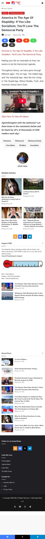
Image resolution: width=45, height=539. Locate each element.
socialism (35, 145)
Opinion (10, 8)
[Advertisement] (22, 326)
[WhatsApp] (33, 41)
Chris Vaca (7, 35)
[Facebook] (5, 41)
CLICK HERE (18, 251)
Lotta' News (5, 468)
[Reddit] (26, 41)
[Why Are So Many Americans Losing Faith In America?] (12, 186)
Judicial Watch (6, 464)
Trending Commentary (16, 13)
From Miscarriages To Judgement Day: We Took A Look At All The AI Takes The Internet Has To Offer (29, 399)
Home (5, 8)
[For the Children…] (7, 362)
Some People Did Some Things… (26, 368)
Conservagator (6, 461)
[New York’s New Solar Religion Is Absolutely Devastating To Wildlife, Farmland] (12, 212)
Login (5, 486)
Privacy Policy (7, 489)
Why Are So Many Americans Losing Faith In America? (11, 199)
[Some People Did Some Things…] (7, 371)
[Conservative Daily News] (13, 2)
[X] (12, 41)
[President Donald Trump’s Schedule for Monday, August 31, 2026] (7, 381)
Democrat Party (35, 141)
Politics (23, 145)
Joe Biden (11, 145)
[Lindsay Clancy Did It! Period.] (33, 184)
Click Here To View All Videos (15, 116)
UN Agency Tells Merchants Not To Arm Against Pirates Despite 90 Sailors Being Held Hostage (29, 295)
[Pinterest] (19, 41)
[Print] (12, 45)
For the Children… (21, 359)
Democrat (20, 141)
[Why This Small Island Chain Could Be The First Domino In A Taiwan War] (7, 410)
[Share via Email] (5, 45)
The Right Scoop (7, 471)
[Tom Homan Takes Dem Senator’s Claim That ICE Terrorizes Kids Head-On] (7, 287)
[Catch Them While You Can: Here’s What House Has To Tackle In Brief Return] (7, 428)
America (7, 141)
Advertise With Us (8, 482)
